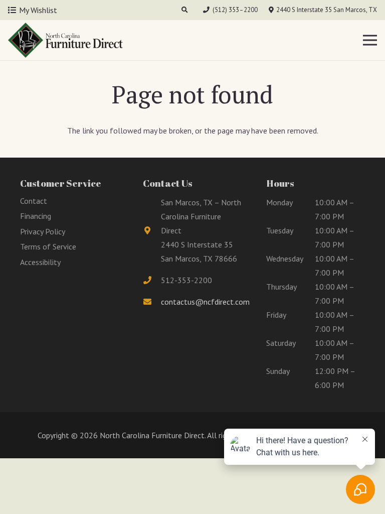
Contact (33, 201)
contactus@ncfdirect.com (205, 302)
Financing (35, 216)
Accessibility (40, 262)
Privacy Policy (42, 231)
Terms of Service (48, 246)
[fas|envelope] (152, 302)
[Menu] (369, 40)
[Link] (65, 40)
